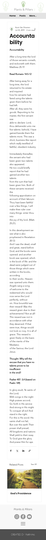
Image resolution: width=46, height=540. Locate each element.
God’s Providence (20, 493)
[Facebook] (23, 516)
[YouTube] (29, 516)
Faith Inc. (23, 534)
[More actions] (34, 28)
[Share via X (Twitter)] (17, 450)
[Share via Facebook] (11, 450)
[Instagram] (16, 516)
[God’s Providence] (24, 479)
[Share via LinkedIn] (23, 450)
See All (34, 464)
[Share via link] (29, 450)
